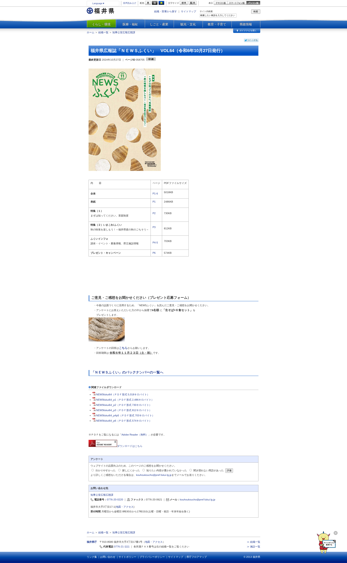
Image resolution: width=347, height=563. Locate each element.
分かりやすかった (105, 470)
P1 (154, 201)
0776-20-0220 (115, 499)
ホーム (90, 32)
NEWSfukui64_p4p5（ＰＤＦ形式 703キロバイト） (125, 415)
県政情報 (246, 24)
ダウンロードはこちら (129, 446)
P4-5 (155, 242)
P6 (154, 252)
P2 (154, 213)
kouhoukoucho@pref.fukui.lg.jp (154, 474)
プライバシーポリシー (152, 556)
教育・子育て (217, 24)
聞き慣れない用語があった (208, 470)
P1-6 (155, 193)
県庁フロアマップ (197, 556)
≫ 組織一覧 (253, 541)
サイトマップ (188, 11)
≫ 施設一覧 (253, 546)
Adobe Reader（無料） (134, 434)
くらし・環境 (101, 24)
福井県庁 (92, 541)
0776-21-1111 (122, 546)
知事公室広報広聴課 (123, 32)
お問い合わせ (107, 556)
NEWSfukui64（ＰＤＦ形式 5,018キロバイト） (122, 394)
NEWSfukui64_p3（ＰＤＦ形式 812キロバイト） (124, 410)
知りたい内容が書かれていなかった (166, 470)
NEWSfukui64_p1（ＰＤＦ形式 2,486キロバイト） (125, 399)
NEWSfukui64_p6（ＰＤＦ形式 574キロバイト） (124, 420)
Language (98, 3)
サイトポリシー (127, 556)
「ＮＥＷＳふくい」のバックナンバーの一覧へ (127, 372)
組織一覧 (103, 32)
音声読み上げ (129, 3)
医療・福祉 (130, 24)
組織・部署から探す (165, 11)
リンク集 (92, 556)
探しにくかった (131, 470)
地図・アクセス (125, 506)
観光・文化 (188, 24)
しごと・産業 (159, 24)
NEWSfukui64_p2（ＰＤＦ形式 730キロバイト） (124, 404)
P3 (154, 227)
